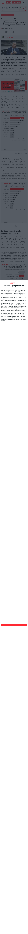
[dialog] (14, 607)
